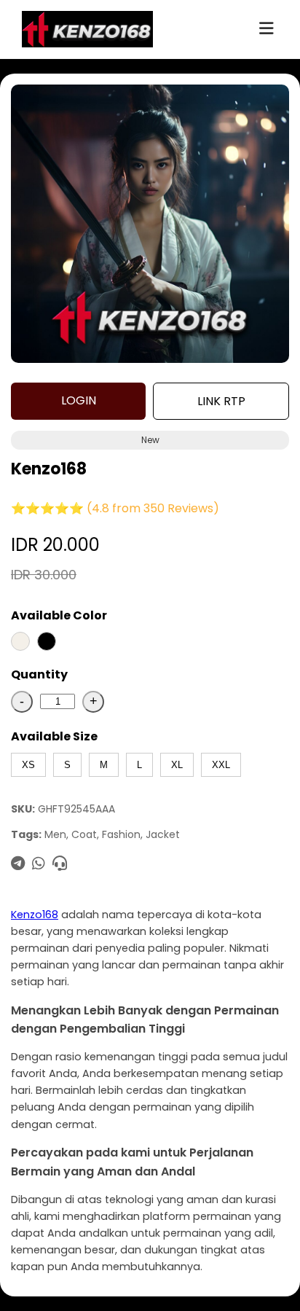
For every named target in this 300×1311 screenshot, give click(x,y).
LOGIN (78, 400)
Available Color (59, 615)
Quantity (39, 674)
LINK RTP (221, 401)
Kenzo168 (34, 914)
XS (28, 764)
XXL (221, 764)
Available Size (54, 736)
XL (177, 764)
